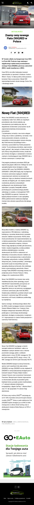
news (13, 424)
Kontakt (28, 498)
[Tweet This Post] (15, 52)
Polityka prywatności (20, 498)
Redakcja (14, 47)
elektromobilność (22, 422)
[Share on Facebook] (11, 52)
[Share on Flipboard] (18, 52)
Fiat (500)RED (6, 424)
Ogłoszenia (10, 498)
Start (5, 498)
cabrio (15, 422)
